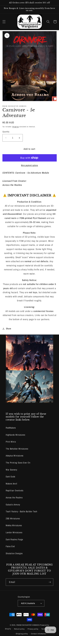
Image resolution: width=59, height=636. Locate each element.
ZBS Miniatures (13, 518)
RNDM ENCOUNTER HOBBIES (28, 625)
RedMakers (11, 427)
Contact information (38, 633)
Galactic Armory (13, 504)
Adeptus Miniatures (14, 455)
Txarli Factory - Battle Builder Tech (21, 511)
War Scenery (11, 469)
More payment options (29, 165)
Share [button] (8, 328)
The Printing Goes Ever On (18, 462)
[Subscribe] (49, 582)
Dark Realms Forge (14, 539)
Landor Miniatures (14, 532)
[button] (3, 21)
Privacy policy (33, 629)
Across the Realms (14, 497)
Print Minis (11, 441)
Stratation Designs (14, 553)
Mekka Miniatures (14, 525)
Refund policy (19, 629)
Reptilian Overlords (14, 490)
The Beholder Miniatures (17, 448)
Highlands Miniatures (15, 434)
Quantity (5, 131)
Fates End (10, 546)
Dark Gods (10, 476)
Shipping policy (22, 633)
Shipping (15, 127)
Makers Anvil (11, 483)
